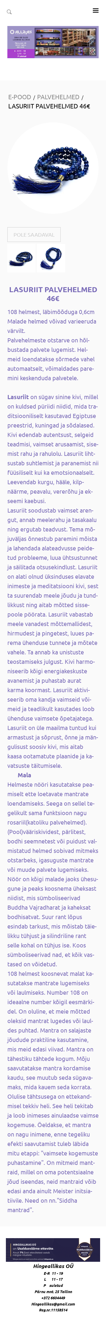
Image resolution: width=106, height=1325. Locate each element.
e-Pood (19, 96)
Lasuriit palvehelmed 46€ (49, 106)
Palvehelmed (58, 96)
